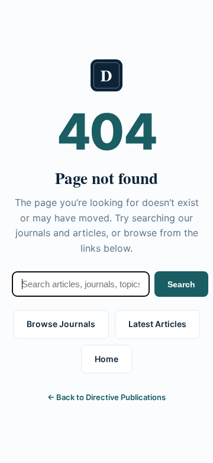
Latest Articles (157, 324)
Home (106, 359)
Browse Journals (61, 324)
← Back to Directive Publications (106, 397)
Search (181, 284)
